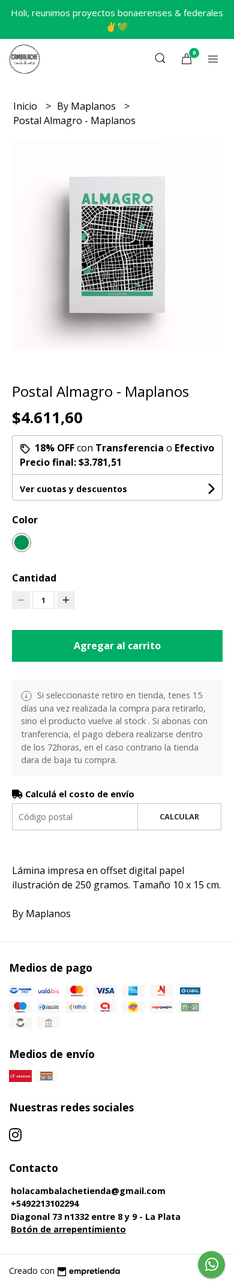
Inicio (26, 106)
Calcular (179, 816)
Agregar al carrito (117, 645)
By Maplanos (87, 106)
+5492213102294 (45, 1203)
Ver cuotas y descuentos (73, 489)
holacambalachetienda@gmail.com (88, 1190)
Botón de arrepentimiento (68, 1229)
